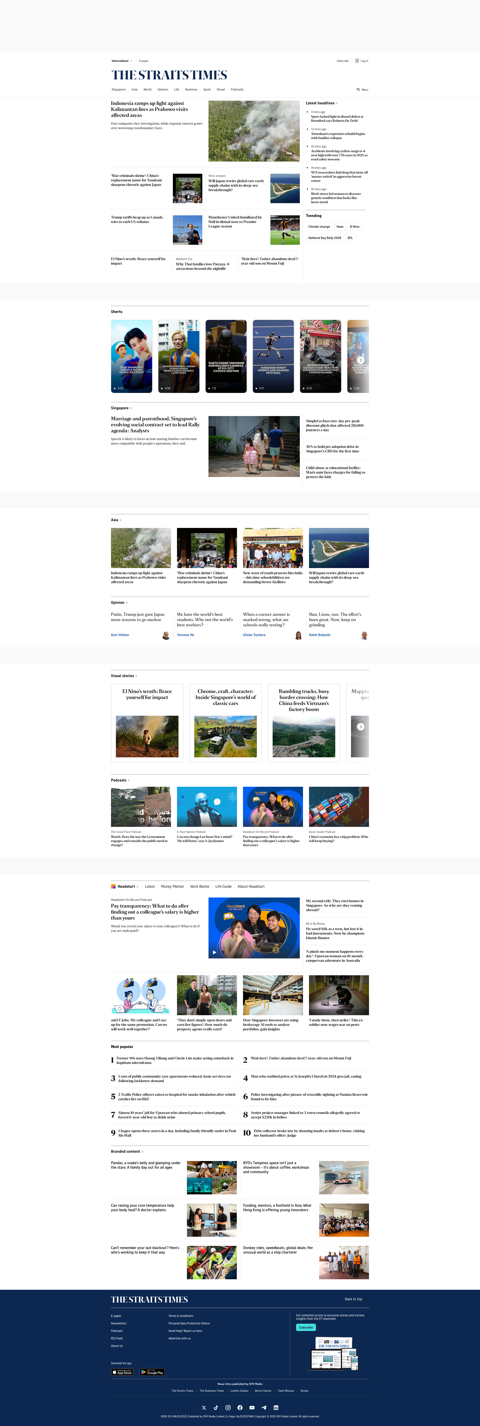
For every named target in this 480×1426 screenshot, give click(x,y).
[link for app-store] (123, 1372)
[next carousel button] (360, 360)
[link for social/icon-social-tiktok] (216, 1408)
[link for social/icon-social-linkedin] (276, 1408)
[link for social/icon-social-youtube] (252, 1408)
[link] (169, 74)
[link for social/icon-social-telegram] (264, 1408)
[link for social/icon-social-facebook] (240, 1408)
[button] (122, 60)
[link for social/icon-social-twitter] (204, 1408)
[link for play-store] (153, 1372)
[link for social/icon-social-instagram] (228, 1408)
